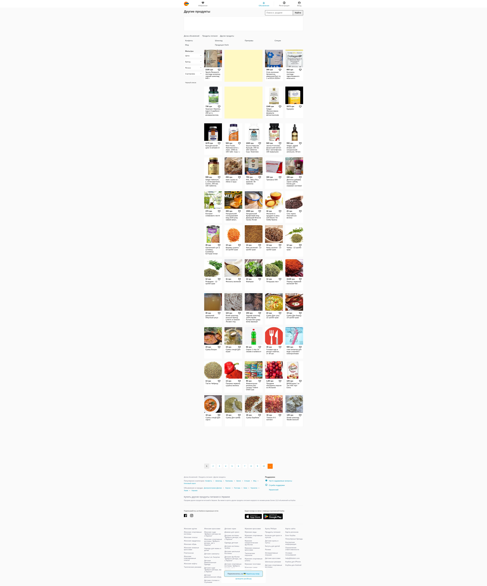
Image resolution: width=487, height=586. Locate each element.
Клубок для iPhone (293, 562)
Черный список (190, 83)
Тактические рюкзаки (192, 567)
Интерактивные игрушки (271, 554)
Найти (298, 13)
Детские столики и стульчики (211, 581)
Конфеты (189, 41)
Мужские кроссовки (253, 529)
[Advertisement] (243, 23)
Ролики (268, 549)
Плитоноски (189, 553)
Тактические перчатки (250, 554)
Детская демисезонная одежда (210, 562)
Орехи (238, 481)
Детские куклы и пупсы (271, 542)
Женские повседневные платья (190, 558)
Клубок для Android (293, 565)
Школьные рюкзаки (273, 562)
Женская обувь (190, 544)
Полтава (237, 488)
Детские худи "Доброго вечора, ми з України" (212, 570)
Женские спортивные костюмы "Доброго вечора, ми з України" (213, 542)
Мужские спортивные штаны (253, 560)
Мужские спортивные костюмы (253, 536)
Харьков (194, 490)
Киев (245, 488)
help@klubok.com (292, 558)
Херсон (228, 488)
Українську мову (252, 574)
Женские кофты (190, 564)
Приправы (249, 41)
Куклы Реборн (271, 529)
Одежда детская (231, 543)
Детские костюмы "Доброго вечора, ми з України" (233, 537)
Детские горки (230, 529)
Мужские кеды (251, 532)
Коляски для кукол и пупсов (273, 536)
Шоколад (218, 41)
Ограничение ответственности (292, 549)
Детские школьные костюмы (232, 552)
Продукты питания (210, 36)
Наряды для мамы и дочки (212, 549)
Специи (278, 41)
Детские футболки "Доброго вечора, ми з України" (233, 559)
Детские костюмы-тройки (232, 547)
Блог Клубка (290, 535)
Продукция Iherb (222, 45)
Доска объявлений (191, 36)
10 (264, 466)
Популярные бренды (294, 539)
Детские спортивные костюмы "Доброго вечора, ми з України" (232, 567)
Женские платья (190, 537)
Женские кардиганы (192, 541)
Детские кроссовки (272, 558)
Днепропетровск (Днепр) (213, 488)
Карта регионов (291, 532)
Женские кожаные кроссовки (191, 549)
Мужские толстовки (253, 564)
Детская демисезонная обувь (212, 576)
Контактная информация (290, 543)
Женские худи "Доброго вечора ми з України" (212, 534)
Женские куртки (190, 529)
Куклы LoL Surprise (212, 557)
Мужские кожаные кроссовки (252, 549)
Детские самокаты (211, 554)
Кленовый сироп (190, 483)
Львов (186, 490)
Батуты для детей (272, 546)
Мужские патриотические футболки (251, 543)
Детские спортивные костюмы (273, 566)
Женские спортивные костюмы (193, 533)
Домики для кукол (231, 532)
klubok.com (186, 3)
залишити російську (243, 579)
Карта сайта (290, 529)
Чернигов (253, 488)
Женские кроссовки (212, 529)
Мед (187, 45)
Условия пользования (290, 554)
